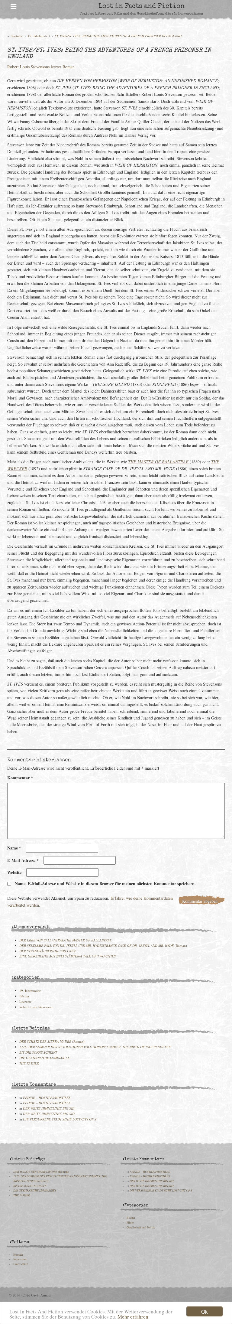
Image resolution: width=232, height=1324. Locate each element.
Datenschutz (20, 1264)
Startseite (17, 36)
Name (14, 848)
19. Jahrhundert (39, 36)
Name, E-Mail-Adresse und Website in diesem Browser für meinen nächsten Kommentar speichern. (105, 883)
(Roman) (103, 945)
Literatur (25, 1001)
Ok (204, 1311)
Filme (130, 1223)
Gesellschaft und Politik (141, 1227)
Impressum (20, 1259)
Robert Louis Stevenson (36, 1007)
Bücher (24, 996)
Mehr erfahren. (134, 1316)
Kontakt (18, 1255)
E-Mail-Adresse (23, 860)
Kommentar (20, 778)
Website (14, 872)
